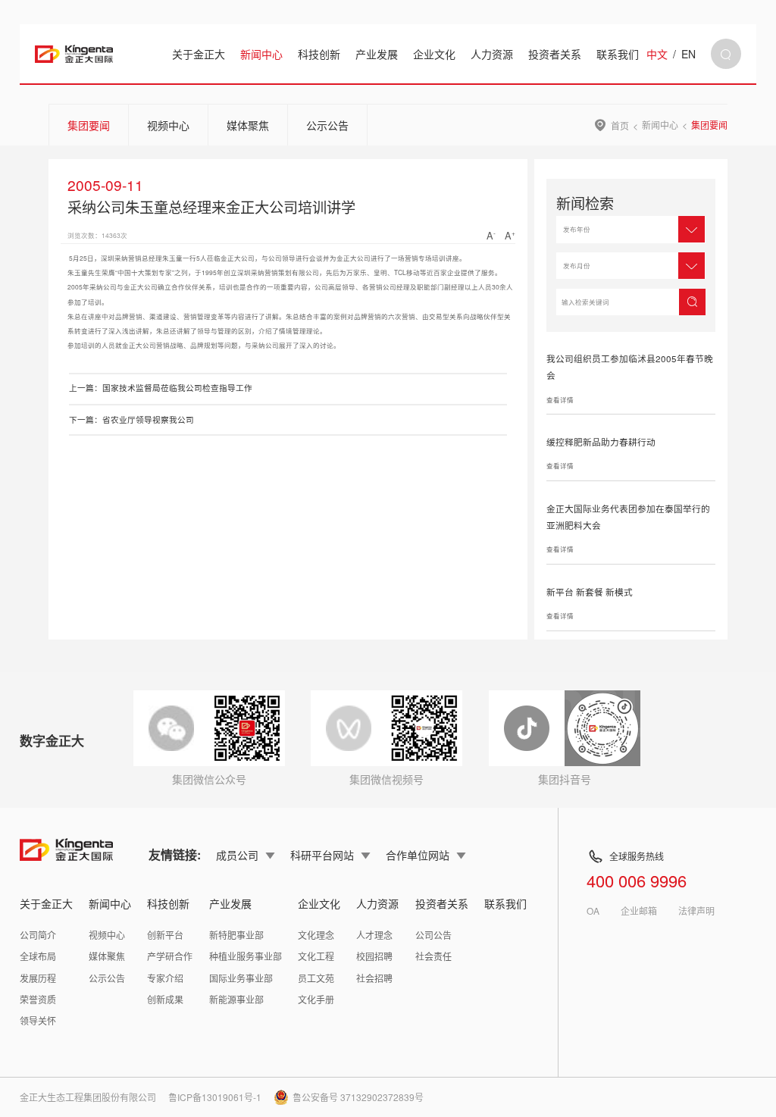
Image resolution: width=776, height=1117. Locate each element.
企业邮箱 (639, 910)
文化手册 (316, 999)
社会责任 (433, 956)
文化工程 (316, 956)
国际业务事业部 (241, 978)
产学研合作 (169, 956)
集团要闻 (88, 125)
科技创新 (319, 53)
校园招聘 (374, 956)
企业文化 (434, 53)
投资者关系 (554, 53)
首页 (620, 125)
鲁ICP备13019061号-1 (214, 1096)
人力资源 (492, 53)
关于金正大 (198, 53)
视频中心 (168, 125)
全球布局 (38, 956)
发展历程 (38, 978)
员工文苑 (316, 978)
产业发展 (376, 53)
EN (688, 53)
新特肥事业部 (236, 934)
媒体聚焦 (248, 125)
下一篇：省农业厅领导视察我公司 (131, 419)
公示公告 (327, 125)
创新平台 (165, 934)
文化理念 (316, 934)
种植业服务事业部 (245, 956)
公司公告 (433, 934)
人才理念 (374, 934)
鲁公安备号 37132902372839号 (358, 1096)
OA (593, 910)
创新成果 (165, 999)
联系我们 (617, 53)
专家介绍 (165, 978)
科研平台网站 (322, 855)
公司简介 (38, 934)
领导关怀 (38, 1020)
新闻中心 (261, 53)
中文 (657, 53)
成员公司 (237, 855)
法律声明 (696, 910)
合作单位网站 (417, 855)
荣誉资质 (38, 999)
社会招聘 (374, 978)
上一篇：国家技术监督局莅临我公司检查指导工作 (160, 387)
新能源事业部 (236, 999)
